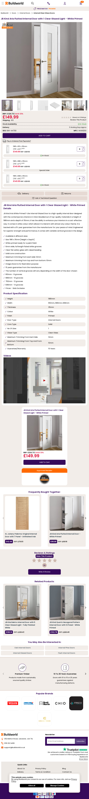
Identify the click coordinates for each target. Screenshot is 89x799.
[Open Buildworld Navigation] (2, 3)
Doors (14, 13)
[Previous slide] (3, 518)
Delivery (25, 193)
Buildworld (4, 13)
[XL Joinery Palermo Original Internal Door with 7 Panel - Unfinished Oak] (22, 513)
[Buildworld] (14, 3)
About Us (21, 768)
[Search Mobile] (32, 3)
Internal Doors (25, 13)
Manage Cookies (57, 785)
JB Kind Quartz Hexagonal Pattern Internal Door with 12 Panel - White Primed (64, 625)
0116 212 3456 (9, 743)
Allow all (31, 785)
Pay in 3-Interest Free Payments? (19, 141)
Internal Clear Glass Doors (44, 13)
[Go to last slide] (5, 105)
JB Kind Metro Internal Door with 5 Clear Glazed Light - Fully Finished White (20, 625)
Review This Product (78, 120)
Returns (67, 193)
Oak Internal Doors (22, 647)
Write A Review (44, 572)
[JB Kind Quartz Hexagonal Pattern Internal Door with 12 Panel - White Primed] (66, 602)
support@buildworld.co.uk (14, 747)
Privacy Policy (40, 768)
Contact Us (67, 772)
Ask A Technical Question (46, 198)
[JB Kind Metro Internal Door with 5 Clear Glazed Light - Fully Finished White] (22, 602)
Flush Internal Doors (66, 653)
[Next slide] (84, 105)
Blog (64, 768)
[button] (7, 105)
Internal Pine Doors (66, 647)
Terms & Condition (42, 772)
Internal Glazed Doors (22, 653)
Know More (83, 759)
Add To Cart (44, 462)
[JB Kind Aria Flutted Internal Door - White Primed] (66, 513)
